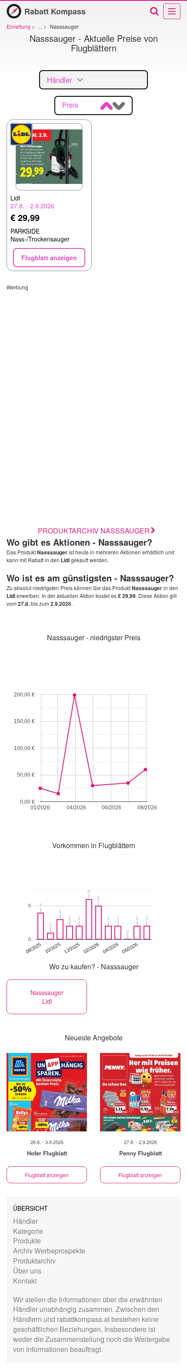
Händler (25, 1221)
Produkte (27, 1241)
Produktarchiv (34, 1261)
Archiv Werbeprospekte (49, 1251)
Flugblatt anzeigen (47, 1174)
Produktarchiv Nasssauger (94, 531)
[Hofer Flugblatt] (47, 1092)
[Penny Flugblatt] (140, 1092)
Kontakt (25, 1281)
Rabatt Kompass (55, 11)
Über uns (27, 1271)
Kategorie (28, 1231)
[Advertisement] (93, 384)
